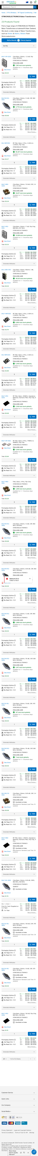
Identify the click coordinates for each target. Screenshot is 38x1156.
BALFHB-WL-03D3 (6, 659)
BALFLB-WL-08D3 (5, 924)
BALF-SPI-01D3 (6, 441)
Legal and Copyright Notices (22, 1130)
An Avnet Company (7, 1142)
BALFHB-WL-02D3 (6, 569)
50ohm (10, 33)
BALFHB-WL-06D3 (6, 749)
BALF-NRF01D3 (6, 313)
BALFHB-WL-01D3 (6, 99)
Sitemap (31, 1132)
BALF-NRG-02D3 (5, 185)
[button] (3, 2)
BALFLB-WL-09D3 (5, 969)
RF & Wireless (11, 12)
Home (3, 12)
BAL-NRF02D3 (6, 355)
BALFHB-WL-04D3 (6, 524)
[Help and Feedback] (34, 1152)
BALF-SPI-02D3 (6, 56)
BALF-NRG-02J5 (5, 838)
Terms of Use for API (21, 1132)
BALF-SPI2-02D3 (5, 396)
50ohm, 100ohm (20, 33)
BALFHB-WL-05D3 (6, 614)
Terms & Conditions (7, 1132)
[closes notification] (30, 578)
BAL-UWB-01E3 (6, 269)
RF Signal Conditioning (25, 12)
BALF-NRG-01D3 (5, 482)
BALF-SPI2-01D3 (5, 227)
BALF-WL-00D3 (6, 880)
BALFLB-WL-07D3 (5, 704)
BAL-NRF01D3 (6, 143)
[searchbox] (17, 7)
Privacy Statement (7, 1130)
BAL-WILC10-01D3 (5, 794)
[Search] (34, 7)
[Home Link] (15, 2)
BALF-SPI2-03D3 (5, 1014)
